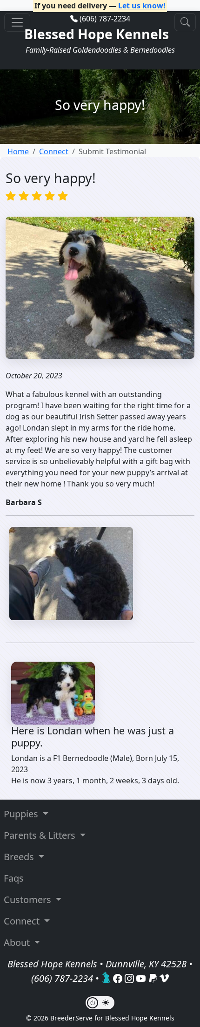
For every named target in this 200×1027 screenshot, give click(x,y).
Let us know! (142, 5)
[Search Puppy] (185, 22)
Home (18, 151)
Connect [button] (23, 921)
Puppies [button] (22, 814)
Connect (53, 151)
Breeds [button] (20, 856)
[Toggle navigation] (17, 22)
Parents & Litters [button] (41, 835)
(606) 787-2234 (105, 19)
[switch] (100, 1002)
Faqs (14, 878)
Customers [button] (28, 899)
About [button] (18, 942)
